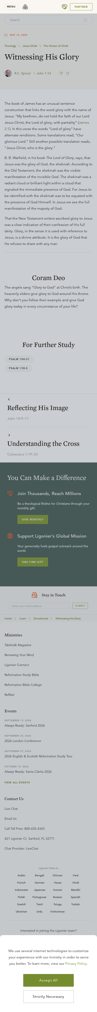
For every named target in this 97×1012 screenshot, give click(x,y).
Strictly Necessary (48, 996)
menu (11, 6)
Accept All (48, 980)
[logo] (25, 6)
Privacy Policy (76, 963)
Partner (81, 6)
